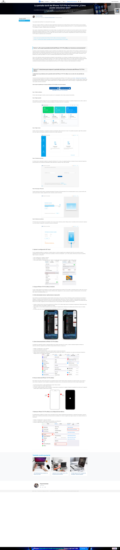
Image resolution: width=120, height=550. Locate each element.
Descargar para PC (53, 88)
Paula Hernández (39, 16)
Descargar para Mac (64, 88)
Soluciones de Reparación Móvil (50, 17)
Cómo (35, 491)
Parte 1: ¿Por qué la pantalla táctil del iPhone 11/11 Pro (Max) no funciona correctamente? (50, 37)
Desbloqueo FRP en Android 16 (72, 1)
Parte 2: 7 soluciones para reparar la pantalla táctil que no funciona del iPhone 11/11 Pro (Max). (51, 39)
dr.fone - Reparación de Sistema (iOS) (79, 78)
